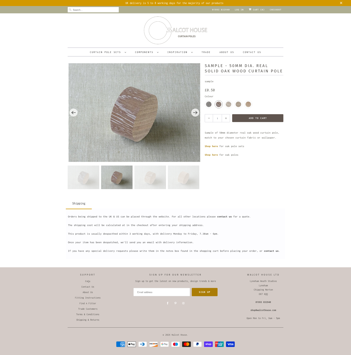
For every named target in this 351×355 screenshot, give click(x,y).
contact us (224, 216)
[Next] (195, 113)
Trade (206, 52)
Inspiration (178, 52)
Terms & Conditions (87, 314)
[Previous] (73, 113)
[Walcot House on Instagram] (183, 303)
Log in (239, 10)
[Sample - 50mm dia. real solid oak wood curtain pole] (134, 112)
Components (145, 52)
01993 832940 (221, 10)
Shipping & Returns (87, 319)
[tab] (79, 202)
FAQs (87, 281)
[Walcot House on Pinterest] (175, 303)
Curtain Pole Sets (106, 52)
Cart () (258, 10)
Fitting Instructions (88, 297)
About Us (227, 52)
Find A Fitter (88, 303)
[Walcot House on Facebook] (167, 303)
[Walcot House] (175, 31)
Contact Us (252, 52)
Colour (209, 96)
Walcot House (179, 335)
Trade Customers (87, 308)
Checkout (276, 10)
